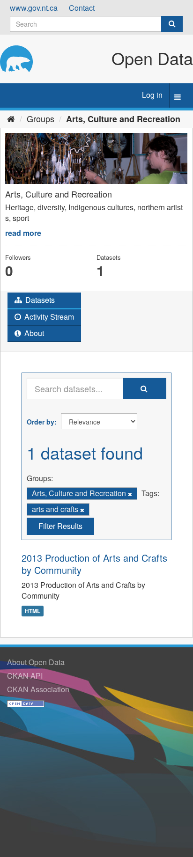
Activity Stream (48, 316)
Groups (40, 118)
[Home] (11, 118)
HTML (32, 611)
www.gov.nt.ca (34, 7)
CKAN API (25, 675)
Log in (152, 94)
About (33, 333)
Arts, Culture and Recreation (123, 119)
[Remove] (130, 494)
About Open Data (36, 662)
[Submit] (172, 24)
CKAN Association (38, 689)
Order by (40, 421)
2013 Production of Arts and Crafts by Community (94, 564)
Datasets (39, 299)
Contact (82, 7)
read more (23, 232)
